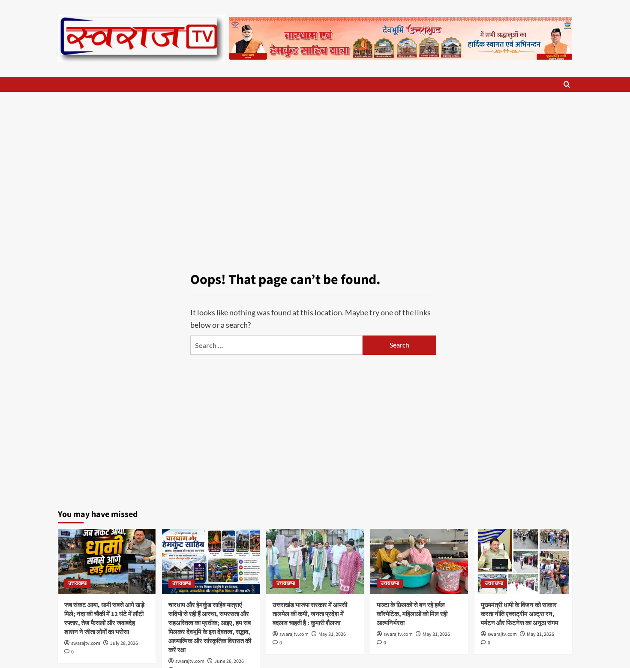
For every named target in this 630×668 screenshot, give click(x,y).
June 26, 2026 (229, 661)
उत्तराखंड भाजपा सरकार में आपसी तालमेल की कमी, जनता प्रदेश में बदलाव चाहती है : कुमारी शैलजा (310, 614)
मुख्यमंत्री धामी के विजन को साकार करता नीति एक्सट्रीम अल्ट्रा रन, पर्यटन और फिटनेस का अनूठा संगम (519, 614)
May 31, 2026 (332, 634)
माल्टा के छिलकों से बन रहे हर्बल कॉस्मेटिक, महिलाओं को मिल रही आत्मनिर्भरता (412, 614)
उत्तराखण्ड (77, 583)
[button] (566, 84)
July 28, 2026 (124, 643)
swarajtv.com (85, 643)
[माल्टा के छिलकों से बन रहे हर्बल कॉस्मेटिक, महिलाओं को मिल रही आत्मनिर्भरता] (419, 561)
